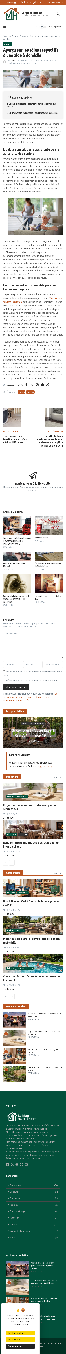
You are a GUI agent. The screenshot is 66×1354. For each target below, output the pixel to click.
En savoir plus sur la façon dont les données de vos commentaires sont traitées (30, 697)
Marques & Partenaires (33, 723)
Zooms (15, 36)
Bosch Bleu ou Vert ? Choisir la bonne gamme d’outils (44, 1300)
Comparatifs (13, 872)
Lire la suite (8, 817)
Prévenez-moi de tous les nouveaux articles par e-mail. (33, 680)
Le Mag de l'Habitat (31, 12)
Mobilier (20, 930)
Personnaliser (15, 1346)
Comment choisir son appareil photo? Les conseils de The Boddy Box (16, 599)
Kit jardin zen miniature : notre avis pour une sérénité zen (44, 1282)
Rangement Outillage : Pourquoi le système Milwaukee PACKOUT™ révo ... (17, 541)
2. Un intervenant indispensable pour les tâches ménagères (32, 112)
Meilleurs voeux (41, 537)
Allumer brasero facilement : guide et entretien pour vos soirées (43, 1265)
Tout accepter (15, 1333)
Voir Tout (58, 777)
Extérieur (10, 930)
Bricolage (11, 893)
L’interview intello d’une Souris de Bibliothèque (48, 565)
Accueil (6, 36)
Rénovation (22, 893)
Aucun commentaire (30, 60)
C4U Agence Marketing (46, 1343)
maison (22, 392)
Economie (23, 834)
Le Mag (14, 60)
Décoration (22, 796)
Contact (41, 1346)
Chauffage (11, 834)
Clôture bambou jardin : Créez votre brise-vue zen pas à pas (43, 1317)
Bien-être (10, 796)
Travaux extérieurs (25, 968)
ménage (30, 392)
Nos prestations (44, 766)
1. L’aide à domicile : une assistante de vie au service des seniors (31, 105)
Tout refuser (14, 1339)
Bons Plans (12, 776)
